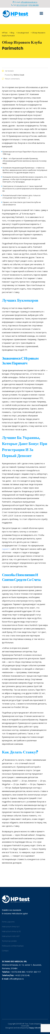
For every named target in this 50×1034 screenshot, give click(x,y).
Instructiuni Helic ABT (11, 936)
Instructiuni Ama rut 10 (11, 931)
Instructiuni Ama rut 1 (10, 926)
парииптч (6, 549)
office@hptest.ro (16, 979)
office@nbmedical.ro (29, 2)
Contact (5, 951)
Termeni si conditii (9, 941)
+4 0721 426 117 (33, 972)
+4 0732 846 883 (18, 972)
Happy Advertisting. (37, 1028)
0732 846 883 (34, 5)
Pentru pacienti (8, 922)
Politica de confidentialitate (13, 946)
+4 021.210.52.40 (22, 975)
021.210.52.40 (22, 5)
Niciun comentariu (12, 78)
